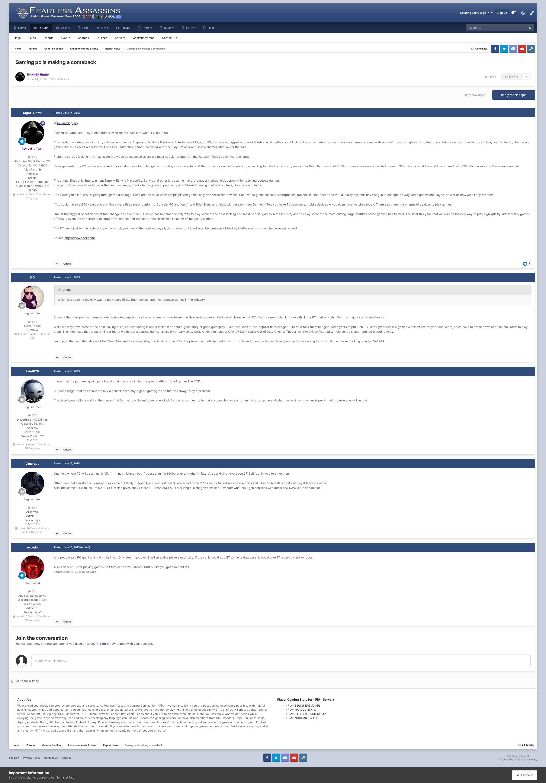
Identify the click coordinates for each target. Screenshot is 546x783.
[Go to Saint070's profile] (32, 391)
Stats (146, 27)
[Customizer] (513, 13)
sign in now (108, 643)
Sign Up (502, 13)
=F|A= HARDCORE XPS (301, 709)
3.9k (33, 507)
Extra (189, 27)
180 (34, 190)
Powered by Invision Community (518, 759)
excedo (32, 547)
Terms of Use (65, 777)
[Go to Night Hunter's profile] (20, 77)
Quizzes (102, 37)
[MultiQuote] (57, 264)
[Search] (530, 27)
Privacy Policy (31, 757)
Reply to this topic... (52, 660)
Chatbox (83, 37)
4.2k (33, 157)
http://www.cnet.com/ (79, 238)
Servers (120, 37)
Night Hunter (32, 113)
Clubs (32, 37)
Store (104, 27)
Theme (13, 757)
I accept (526, 775)
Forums (43, 27)
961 (33, 591)
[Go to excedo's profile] (32, 567)
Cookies (66, 757)
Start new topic (474, 95)
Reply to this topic (513, 95)
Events (65, 37)
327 (34, 415)
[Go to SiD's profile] (32, 297)
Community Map (143, 37)
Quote (67, 263)
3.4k (33, 321)
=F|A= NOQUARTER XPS (302, 718)
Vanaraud (32, 463)
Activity (125, 27)
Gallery (65, 27)
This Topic (515, 27)
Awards (48, 37)
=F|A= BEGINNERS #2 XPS (303, 705)
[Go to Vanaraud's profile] (32, 483)
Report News (60, 79)
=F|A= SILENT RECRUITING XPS (306, 714)
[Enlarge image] (66, 123)
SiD (32, 277)
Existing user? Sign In (475, 13)
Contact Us (169, 37)
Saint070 (32, 371)
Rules (167, 27)
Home (21, 27)
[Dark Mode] (522, 13)
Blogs (17, 37)
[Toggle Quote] (60, 290)
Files (85, 27)
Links (211, 27)
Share (491, 77)
